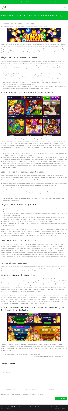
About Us (11, 2)
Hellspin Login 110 (31, 23)
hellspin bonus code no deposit (11, 26)
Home (4, 2)
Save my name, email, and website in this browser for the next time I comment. (23, 394)
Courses (47, 2)
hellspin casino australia (26, 26)
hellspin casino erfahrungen (40, 26)
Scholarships (29, 2)
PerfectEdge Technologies (14, 407)
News (17, 2)
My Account (38, 2)
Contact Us (54, 2)
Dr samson (19, 23)
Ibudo (8, 408)
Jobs (22, 2)
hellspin (54, 295)
